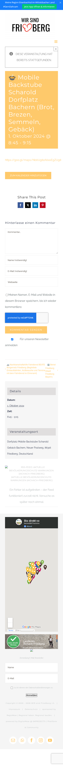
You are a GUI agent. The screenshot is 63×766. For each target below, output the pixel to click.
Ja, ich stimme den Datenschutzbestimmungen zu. (33, 688)
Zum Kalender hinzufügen (28, 175)
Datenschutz (31, 709)
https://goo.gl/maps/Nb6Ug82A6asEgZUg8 (33, 160)
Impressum (14, 709)
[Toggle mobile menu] (56, 41)
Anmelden (31, 695)
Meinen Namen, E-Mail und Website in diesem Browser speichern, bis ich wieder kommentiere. (30, 301)
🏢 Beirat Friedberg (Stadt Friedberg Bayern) (50, 370)
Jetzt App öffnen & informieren (39, 6)
